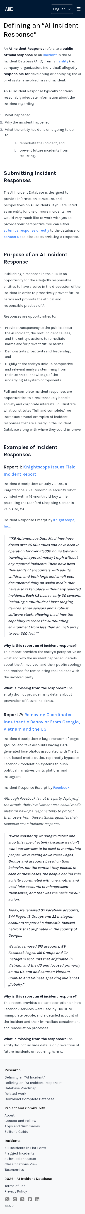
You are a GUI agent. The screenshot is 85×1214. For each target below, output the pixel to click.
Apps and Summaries (22, 1126)
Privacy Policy (16, 1191)
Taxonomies (14, 1169)
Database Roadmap (20, 1088)
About (10, 1115)
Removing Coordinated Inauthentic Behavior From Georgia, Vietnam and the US (42, 722)
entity (63, 61)
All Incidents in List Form (25, 1148)
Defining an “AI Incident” (25, 1077)
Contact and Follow (20, 1121)
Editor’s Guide (16, 1131)
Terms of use (15, 1186)
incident (50, 55)
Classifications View (21, 1164)
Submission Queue (20, 1159)
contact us (12, 237)
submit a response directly (26, 230)
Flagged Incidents (19, 1153)
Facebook (61, 787)
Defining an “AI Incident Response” (33, 1083)
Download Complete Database (29, 1099)
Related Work (15, 1093)
